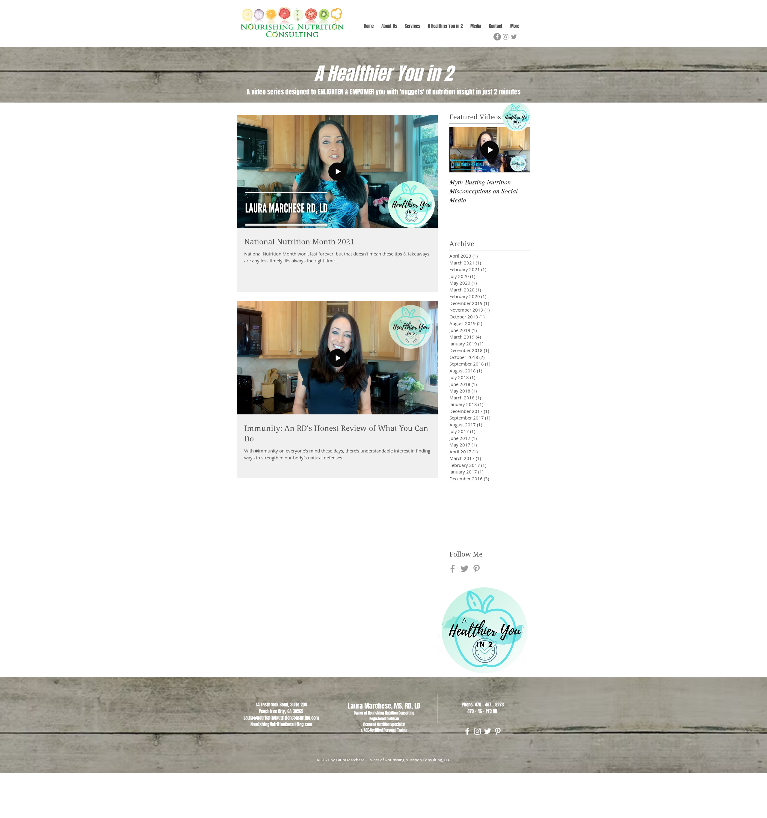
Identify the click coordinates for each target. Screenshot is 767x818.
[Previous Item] (459, 149)
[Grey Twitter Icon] (464, 568)
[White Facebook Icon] (467, 731)
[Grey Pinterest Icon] (476, 568)
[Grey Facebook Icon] (452, 568)
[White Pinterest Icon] (497, 731)
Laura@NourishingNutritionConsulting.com (281, 718)
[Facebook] (497, 36)
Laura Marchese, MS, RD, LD (384, 706)
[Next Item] (520, 149)
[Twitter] (514, 36)
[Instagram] (505, 36)
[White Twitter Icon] (487, 731)
